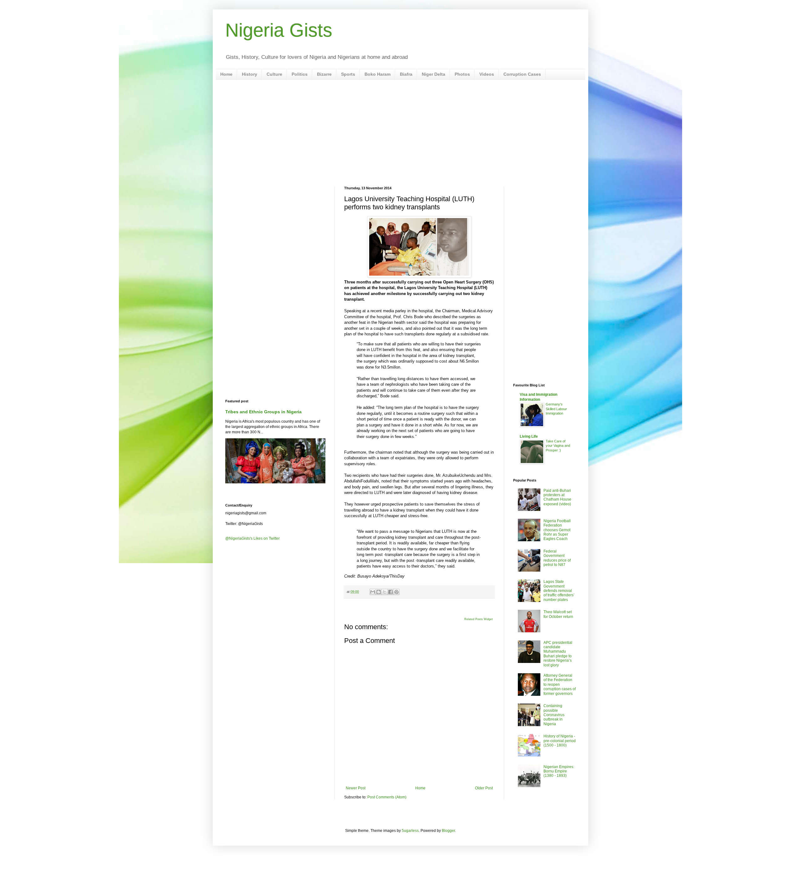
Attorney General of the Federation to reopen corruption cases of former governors (559, 684)
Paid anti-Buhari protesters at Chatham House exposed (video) (557, 497)
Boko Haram (377, 74)
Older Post (484, 788)
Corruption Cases (522, 74)
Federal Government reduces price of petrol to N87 (557, 558)
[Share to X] (384, 592)
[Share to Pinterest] (396, 592)
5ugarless (410, 830)
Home (226, 74)
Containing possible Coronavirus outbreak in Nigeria (553, 715)
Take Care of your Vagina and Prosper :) (558, 445)
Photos (462, 74)
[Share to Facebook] (390, 592)
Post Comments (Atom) (386, 797)
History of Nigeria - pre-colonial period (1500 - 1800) (559, 740)
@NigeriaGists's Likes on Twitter (252, 538)
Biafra (406, 74)
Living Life (529, 436)
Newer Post (355, 788)
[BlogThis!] (378, 592)
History (249, 74)
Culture (274, 74)
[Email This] (373, 592)
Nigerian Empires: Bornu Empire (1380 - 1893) (558, 771)
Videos (486, 74)
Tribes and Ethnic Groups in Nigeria (263, 411)
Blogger (448, 830)
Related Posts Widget (478, 619)
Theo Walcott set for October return (558, 614)
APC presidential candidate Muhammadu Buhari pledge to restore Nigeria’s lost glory (557, 653)
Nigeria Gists (278, 30)
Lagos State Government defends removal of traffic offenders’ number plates (558, 590)
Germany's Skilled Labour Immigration (556, 408)
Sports (348, 74)
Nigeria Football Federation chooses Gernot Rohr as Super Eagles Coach (557, 530)
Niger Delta (433, 74)
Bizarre (324, 74)
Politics (300, 74)
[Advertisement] (400, 133)
